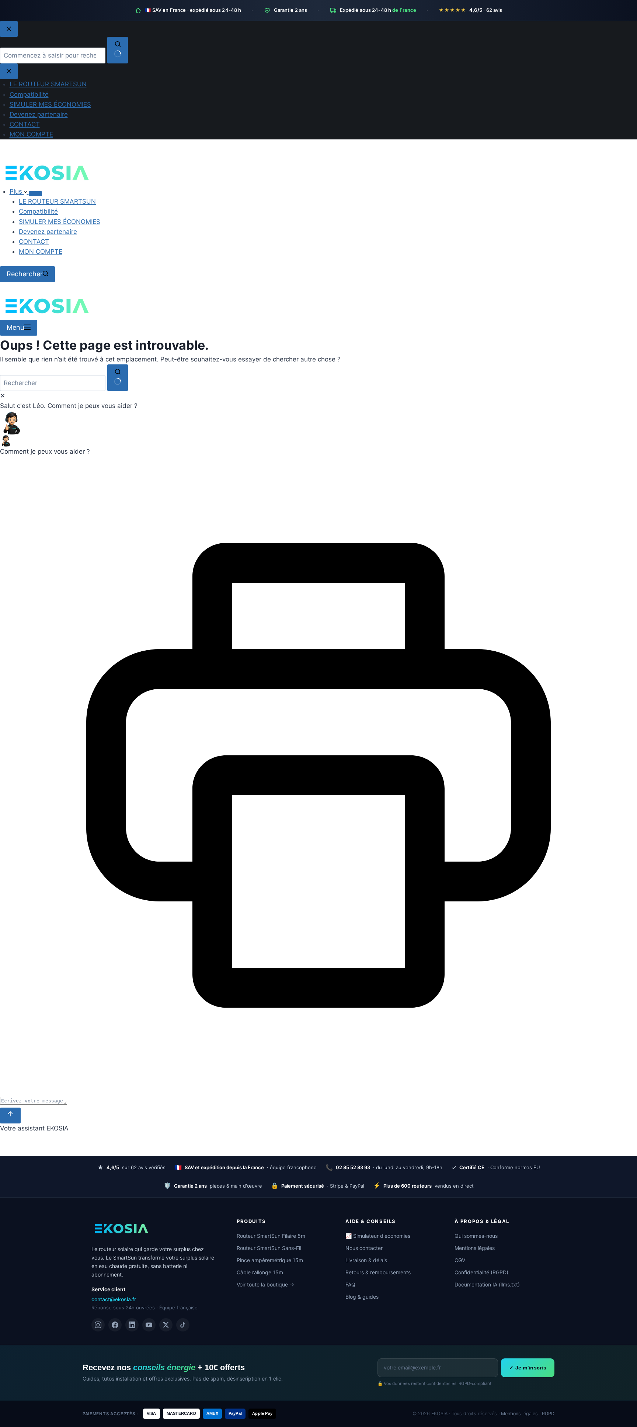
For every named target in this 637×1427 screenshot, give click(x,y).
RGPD (548, 1413)
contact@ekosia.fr (113, 1299)
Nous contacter (364, 1248)
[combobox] (52, 383)
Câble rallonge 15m (260, 1272)
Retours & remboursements (378, 1272)
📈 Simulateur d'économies (377, 1236)
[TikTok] (182, 1324)
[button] (318, 423)
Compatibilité (38, 211)
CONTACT (34, 241)
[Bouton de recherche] (117, 377)
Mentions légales (475, 1248)
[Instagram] (98, 1324)
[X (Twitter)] (166, 1324)
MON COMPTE (40, 251)
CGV (460, 1260)
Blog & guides (362, 1296)
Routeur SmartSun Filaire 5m (271, 1236)
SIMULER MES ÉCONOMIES (59, 221)
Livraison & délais (366, 1260)
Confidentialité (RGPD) (481, 1272)
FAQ (350, 1284)
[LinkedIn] (132, 1324)
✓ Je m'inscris (527, 1368)
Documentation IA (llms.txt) (487, 1284)
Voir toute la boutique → (265, 1284)
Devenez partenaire (48, 231)
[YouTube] (149, 1324)
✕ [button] (2, 395)
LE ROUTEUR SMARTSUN (57, 201)
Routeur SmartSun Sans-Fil (269, 1248)
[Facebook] (115, 1324)
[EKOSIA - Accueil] (120, 1229)
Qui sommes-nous (476, 1236)
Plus (17, 191)
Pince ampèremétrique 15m (270, 1260)
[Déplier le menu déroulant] (35, 193)
